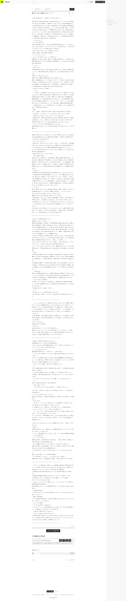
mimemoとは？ (110, 20)
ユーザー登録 (50, 591)
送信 (72, 553)
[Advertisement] (116, 8)
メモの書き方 (110, 24)
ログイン (57, 591)
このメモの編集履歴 (70, 559)
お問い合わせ (71, 594)
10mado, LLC (54, 597)
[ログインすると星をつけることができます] (73, 13)
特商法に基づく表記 (64, 594)
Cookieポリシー (57, 594)
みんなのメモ (34, 2)
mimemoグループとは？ (112, 22)
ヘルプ (108, 18)
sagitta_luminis (38, 8)
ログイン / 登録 (100, 2)
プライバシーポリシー (49, 594)
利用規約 (42, 594)
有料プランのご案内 (36, 594)
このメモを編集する (54, 530)
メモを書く (91, 2)
